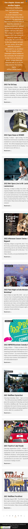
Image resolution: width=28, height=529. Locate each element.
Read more (7, 102)
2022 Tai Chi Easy (10, 85)
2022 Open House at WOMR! (14, 135)
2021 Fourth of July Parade (14, 446)
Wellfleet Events (8, 111)
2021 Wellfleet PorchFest (13, 496)
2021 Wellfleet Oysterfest (13, 395)
